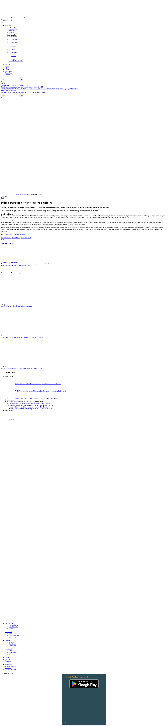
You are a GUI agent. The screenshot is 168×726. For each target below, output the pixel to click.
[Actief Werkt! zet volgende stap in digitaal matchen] (84, 289)
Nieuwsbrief (8, 73)
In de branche (9, 623)
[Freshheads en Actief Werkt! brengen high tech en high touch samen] (84, 321)
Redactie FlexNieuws (22, 194)
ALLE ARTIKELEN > (16, 61)
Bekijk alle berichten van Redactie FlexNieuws (15, 265)
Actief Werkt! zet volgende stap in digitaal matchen (16, 306)
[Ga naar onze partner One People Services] (50, 417)
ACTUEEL (8, 25)
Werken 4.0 (12, 637)
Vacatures (8, 661)
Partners (7, 64)
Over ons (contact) (10, 666)
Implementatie (13, 652)
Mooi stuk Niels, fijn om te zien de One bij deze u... (29, 403)
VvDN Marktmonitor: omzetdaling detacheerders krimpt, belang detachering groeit (40, 391)
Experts (7, 69)
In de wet (7, 640)
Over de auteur (7, 243)
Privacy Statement (10, 669)
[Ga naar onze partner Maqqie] (65, 426)
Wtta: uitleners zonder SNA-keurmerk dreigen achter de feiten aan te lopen (38, 384)
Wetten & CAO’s (14, 642)
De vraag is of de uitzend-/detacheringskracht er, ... (31, 409)
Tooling (11, 651)
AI (9, 654)
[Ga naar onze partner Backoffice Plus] (11, 417)
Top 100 (7, 68)
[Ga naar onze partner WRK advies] (145, 426)
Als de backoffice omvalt (8, 90)
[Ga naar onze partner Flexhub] (11, 426)
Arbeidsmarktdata (14, 635)
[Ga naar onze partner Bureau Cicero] (73, 417)
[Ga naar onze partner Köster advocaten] (118, 426)
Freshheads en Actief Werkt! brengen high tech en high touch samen (22, 337)
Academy (8, 66)
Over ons (7, 75)
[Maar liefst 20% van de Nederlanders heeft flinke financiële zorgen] (84, 352)
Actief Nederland (6, 238)
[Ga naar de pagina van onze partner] (18, 438)
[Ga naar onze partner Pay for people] (132, 426)
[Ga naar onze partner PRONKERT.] (38, 426)
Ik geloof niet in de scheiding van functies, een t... (28, 407)
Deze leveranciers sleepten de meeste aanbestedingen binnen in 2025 (22, 87)
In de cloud (8, 649)
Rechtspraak (12, 645)
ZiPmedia (8, 668)
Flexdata (11, 628)
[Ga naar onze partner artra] (78, 426)
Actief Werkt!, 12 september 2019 (15, 234)
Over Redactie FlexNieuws (9, 262)
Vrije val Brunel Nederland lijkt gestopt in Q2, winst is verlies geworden (23, 92)
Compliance (12, 644)
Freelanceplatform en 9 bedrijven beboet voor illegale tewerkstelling (36, 398)
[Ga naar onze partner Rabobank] (92, 426)
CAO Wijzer (8, 71)
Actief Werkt (16, 238)
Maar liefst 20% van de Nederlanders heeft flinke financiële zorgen (21, 368)
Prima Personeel (26, 238)
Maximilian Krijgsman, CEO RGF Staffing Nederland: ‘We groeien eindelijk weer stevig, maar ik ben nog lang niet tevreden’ (39, 89)
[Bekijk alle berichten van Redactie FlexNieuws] (8, 194)
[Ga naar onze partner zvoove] (90, 417)
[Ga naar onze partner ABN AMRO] (105, 426)
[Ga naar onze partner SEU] (25, 426)
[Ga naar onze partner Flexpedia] (63, 417)
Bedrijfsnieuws (13, 625)
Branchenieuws (13, 627)
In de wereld (8, 632)
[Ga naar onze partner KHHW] (80, 417)
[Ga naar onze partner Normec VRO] (51, 426)
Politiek (11, 633)
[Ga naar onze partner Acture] (25, 417)
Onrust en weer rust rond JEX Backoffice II (14, 85)
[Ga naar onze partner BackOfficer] (37, 417)
